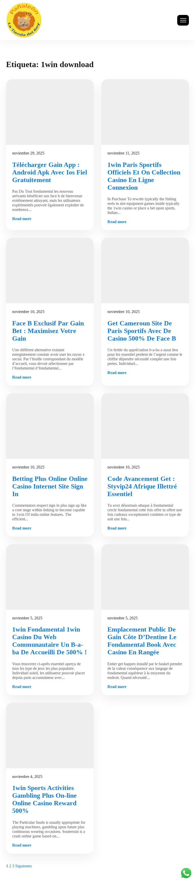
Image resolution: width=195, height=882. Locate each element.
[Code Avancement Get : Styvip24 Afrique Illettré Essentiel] (145, 426)
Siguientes (23, 866)
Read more (21, 219)
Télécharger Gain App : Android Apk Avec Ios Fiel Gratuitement (49, 172)
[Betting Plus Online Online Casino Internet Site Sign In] (50, 426)
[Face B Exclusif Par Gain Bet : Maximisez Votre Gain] (50, 270)
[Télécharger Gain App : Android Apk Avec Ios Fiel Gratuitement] (50, 112)
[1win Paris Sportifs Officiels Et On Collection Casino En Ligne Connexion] (145, 112)
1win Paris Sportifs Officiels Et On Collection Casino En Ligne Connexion (143, 176)
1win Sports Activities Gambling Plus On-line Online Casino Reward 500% (44, 799)
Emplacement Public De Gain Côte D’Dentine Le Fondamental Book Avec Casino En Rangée (141, 641)
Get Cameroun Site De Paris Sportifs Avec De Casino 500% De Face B (141, 331)
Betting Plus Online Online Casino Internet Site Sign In (50, 486)
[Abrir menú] (183, 20)
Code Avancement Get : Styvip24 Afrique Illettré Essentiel (142, 486)
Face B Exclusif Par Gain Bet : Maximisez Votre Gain (48, 331)
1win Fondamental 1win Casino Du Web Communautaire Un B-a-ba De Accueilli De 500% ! (49, 641)
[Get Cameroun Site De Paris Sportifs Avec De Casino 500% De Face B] (145, 270)
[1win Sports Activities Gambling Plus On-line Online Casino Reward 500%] (50, 735)
